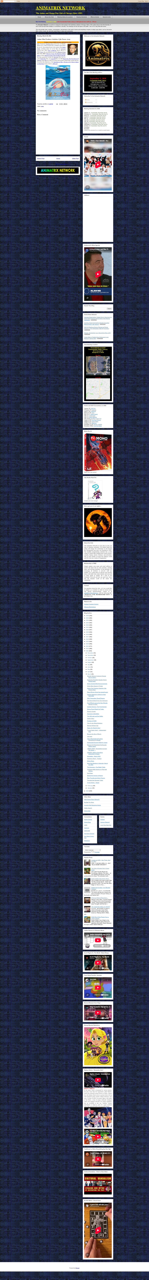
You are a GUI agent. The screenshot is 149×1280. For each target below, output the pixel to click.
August (90, 662)
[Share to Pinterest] (66, 104)
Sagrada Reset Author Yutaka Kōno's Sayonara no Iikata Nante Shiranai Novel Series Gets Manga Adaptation (98, 319)
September (91, 660)
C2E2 (92, 412)
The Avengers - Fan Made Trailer (96, 767)
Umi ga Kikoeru (52, 50)
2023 (87, 622)
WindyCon (87, 840)
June (89, 667)
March (89, 674)
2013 (87, 646)
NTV (38, 44)
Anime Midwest (93, 417)
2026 (87, 615)
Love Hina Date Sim (105, 825)
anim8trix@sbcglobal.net (91, 593)
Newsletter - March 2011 (94, 756)
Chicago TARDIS (97, 424)
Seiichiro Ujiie (49, 44)
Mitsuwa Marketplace (90, 607)
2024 (87, 620)
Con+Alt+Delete (98, 426)
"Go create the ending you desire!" (100, 906)
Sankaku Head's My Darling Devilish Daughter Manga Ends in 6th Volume (96, 323)
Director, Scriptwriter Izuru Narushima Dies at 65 (97, 333)
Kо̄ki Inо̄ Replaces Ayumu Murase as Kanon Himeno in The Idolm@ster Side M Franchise (96, 328)
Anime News (90, 761)
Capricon (94, 410)
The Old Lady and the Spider (95, 716)
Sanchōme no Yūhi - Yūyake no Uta (62, 62)
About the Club (49, 17)
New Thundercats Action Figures (96, 778)
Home (39, 17)
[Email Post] (57, 104)
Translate (97, 852)
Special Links (107, 17)
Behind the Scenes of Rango (95, 775)
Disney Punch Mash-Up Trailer (95, 709)
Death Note (66, 42)
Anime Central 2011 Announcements (97, 683)
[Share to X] (63, 104)
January (90, 788)
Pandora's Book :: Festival (94, 758)
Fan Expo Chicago (96, 420)
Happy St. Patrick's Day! (93, 728)
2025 (87, 618)
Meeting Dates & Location (65, 17)
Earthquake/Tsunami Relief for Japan (97, 742)
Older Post (75, 158)
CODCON (93, 411)
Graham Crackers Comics (91, 604)
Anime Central (94, 414)
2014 (87, 643)
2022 (87, 625)
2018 (87, 634)
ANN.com (55, 63)
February (90, 785)
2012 (87, 648)
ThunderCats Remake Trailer (95, 780)
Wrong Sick (87, 811)
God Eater (90, 773)
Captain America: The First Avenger (97, 706)
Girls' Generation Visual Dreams (96, 698)
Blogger (77, 1268)
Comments (89, 102)
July (89, 664)
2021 (87, 627)
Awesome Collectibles (93, 714)
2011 (87, 651)
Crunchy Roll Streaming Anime (92, 805)
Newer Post (40, 158)
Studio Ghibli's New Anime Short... (100, 878)
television (63, 49)
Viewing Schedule (81, 17)
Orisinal (102, 819)
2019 (87, 632)
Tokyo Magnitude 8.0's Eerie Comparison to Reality (95, 739)
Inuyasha (59, 42)
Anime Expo (92, 415)
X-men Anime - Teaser (93, 782)
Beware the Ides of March (94, 734)
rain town (89, 736)
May (89, 669)
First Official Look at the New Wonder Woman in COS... (97, 703)
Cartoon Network (105, 822)
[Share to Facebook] (65, 104)
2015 (87, 641)
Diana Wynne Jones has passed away (97, 692)
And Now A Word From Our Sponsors (97, 700)
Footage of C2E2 (91, 721)
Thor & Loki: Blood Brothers (94, 723)
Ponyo (41, 52)
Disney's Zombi (91, 711)
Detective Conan (62, 52)
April (89, 671)
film (46, 60)
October (90, 657)
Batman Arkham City (92, 725)
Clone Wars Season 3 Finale (95, 686)
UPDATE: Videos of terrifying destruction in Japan (95, 753)
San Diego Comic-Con (95, 418)
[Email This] (60, 104)
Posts (88, 99)
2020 (87, 629)
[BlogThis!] (61, 104)
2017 (87, 636)
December (91, 653)
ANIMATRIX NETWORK (60, 7)
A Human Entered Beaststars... (99, 898)
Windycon (94, 423)
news (42, 106)
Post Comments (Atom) (61, 164)
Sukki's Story (90, 718)
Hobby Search (88, 808)
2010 (87, 791)
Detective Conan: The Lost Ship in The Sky (55, 55)
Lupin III (53, 58)
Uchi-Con (93, 408)
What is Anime (95, 17)
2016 (87, 639)
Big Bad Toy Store (89, 802)
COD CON (87, 830)
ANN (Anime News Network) (92, 799)
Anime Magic (95, 421)
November (91, 655)
